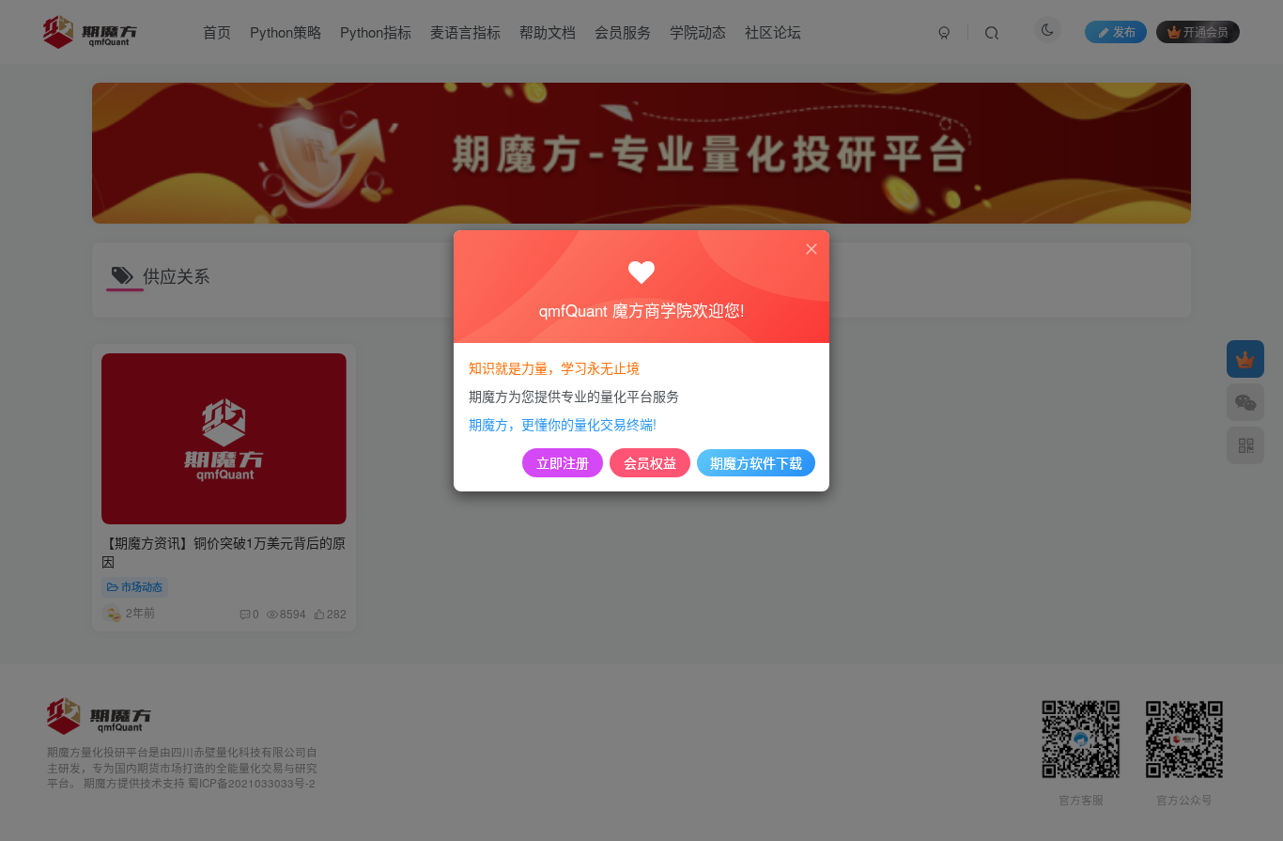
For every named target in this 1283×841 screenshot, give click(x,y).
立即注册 (562, 462)
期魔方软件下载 (756, 462)
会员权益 (650, 462)
